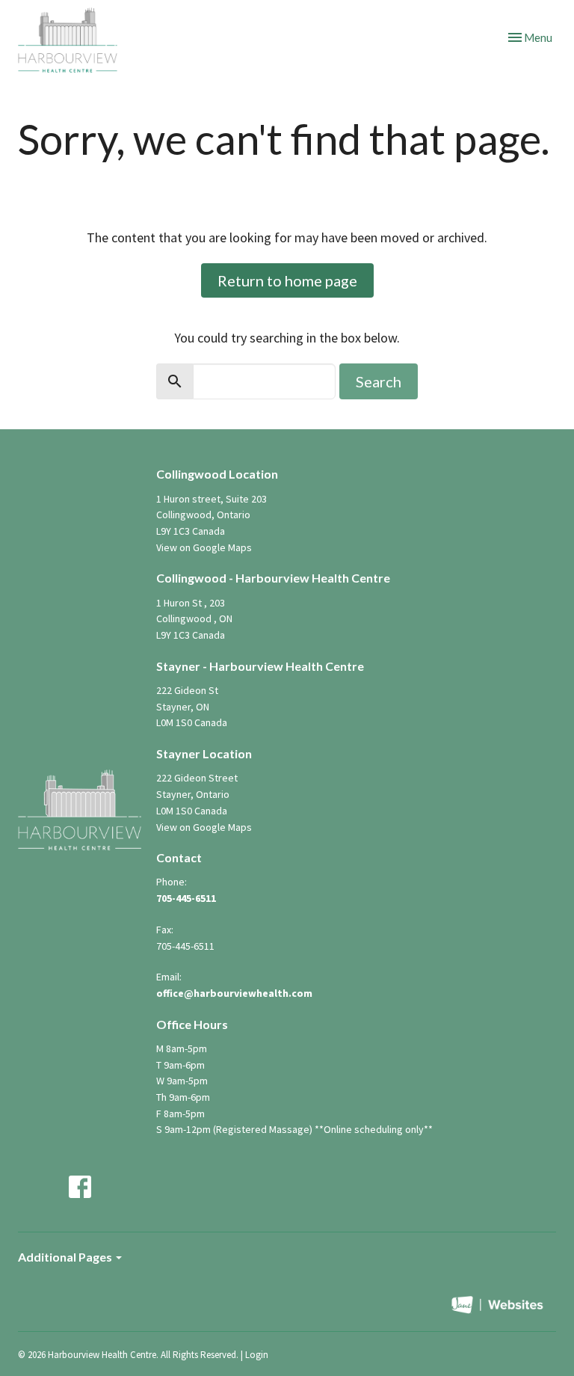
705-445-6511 (186, 898)
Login (256, 1354)
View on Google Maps (204, 547)
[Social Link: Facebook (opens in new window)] (80, 1187)
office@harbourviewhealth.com (234, 993)
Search (378, 381)
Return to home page (287, 280)
